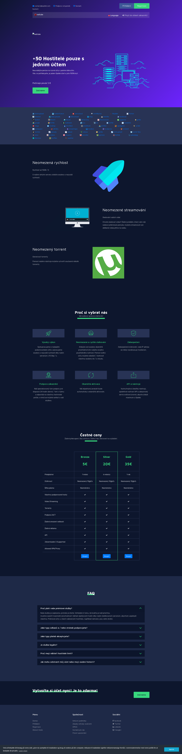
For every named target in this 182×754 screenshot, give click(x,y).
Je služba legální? (48, 645)
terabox (91, 129)
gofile (139, 120)
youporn (68, 135)
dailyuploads (55, 117)
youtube (85, 135)
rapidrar (70, 138)
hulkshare (68, 123)
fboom (52, 120)
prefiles (103, 126)
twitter (37, 132)
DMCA (75, 727)
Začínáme (40, 90)
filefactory (85, 120)
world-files (137, 132)
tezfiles (54, 138)
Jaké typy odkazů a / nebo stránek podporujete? (63, 628)
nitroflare (69, 126)
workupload (117, 132)
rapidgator (121, 126)
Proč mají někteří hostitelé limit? (56, 653)
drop (91, 117)
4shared (37, 117)
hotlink (117, 135)
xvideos (52, 135)
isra (83, 123)
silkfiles (55, 129)
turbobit (126, 129)
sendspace (38, 129)
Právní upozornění (79, 733)
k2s (97, 123)
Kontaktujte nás (79, 730)
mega (37, 126)
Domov (35, 721)
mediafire (127, 123)
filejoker (115, 114)
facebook (122, 117)
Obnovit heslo (38, 730)
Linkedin (117, 727)
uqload (69, 132)
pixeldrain (86, 126)
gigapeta (122, 120)
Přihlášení (126, 6)
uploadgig (134, 135)
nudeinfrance (59, 114)
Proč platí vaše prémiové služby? (56, 608)
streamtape (73, 129)
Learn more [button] (23, 751)
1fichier (131, 114)
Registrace (141, 6)
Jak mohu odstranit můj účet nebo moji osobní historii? (67, 662)
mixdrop (52, 126)
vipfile (100, 132)
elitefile (106, 117)
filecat (68, 120)
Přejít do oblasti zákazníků (135, 15)
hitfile (52, 123)
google (37, 123)
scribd (137, 126)
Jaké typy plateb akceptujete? (54, 636)
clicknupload (39, 114)
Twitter (117, 724)
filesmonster (104, 120)
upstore (102, 135)
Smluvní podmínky (79, 721)
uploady (54, 132)
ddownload (75, 117)
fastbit (37, 120)
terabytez (108, 129)
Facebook (117, 721)
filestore (38, 138)
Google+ (118, 730)
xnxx (36, 135)
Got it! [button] (171, 749)
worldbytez (97, 114)
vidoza (85, 132)
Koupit (85, 556)
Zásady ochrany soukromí (82, 724)
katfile (111, 123)
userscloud (79, 114)
